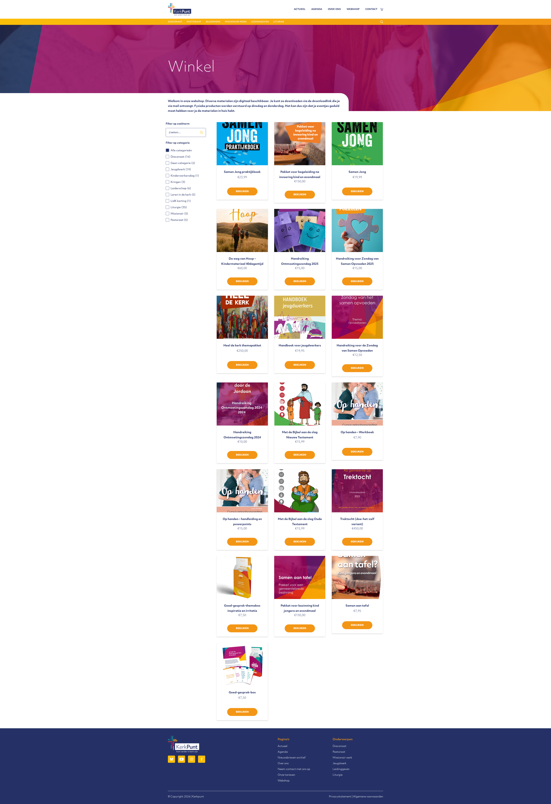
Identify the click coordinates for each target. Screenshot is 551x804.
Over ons (334, 9)
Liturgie (278, 22)
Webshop (353, 9)
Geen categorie (183, 163)
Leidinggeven (260, 22)
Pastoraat (194, 22)
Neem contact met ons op (294, 769)
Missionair (179, 214)
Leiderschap (181, 188)
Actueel (299, 9)
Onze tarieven (286, 775)
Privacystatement (340, 797)
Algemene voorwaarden (368, 797)
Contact (371, 9)
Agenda (316, 9)
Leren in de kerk (183, 195)
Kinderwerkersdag (185, 176)
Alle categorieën (181, 150)
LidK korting (181, 201)
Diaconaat (175, 22)
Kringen (178, 182)
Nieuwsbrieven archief (291, 758)
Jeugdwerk (213, 22)
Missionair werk (236, 22)
